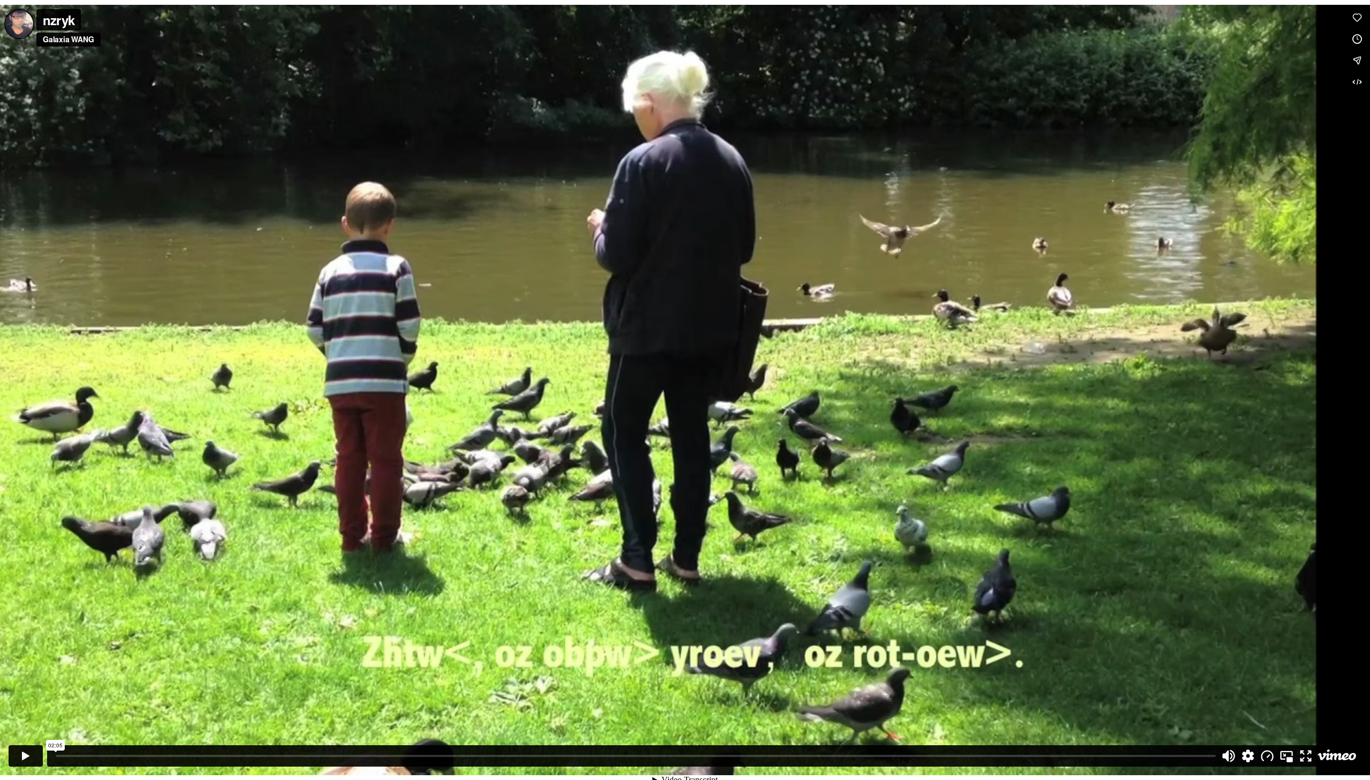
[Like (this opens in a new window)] (1357, 17)
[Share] (1357, 60)
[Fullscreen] (1305, 755)
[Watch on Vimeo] (1336, 755)
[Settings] (1248, 755)
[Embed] (1357, 81)
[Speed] (1267, 755)
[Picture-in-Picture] (1286, 755)
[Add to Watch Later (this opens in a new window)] (1357, 39)
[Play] (26, 756)
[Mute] (1228, 755)
